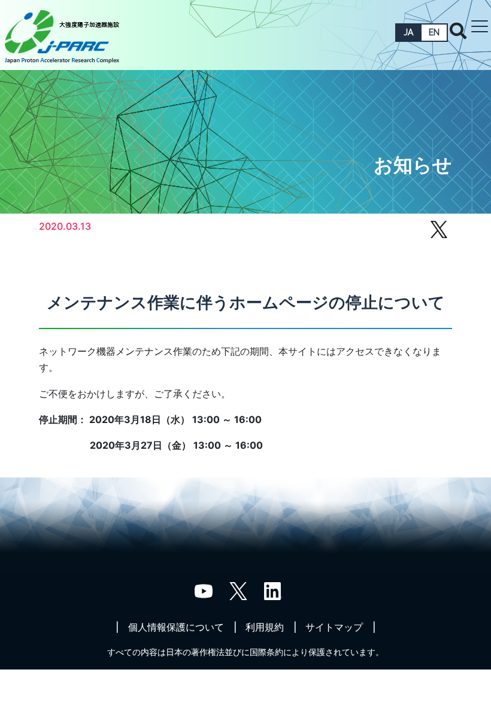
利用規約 (265, 627)
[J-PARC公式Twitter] (238, 591)
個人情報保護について (176, 627)
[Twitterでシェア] (439, 235)
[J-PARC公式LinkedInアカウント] (273, 591)
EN (434, 32)
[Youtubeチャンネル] (204, 591)
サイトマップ (334, 627)
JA (408, 32)
